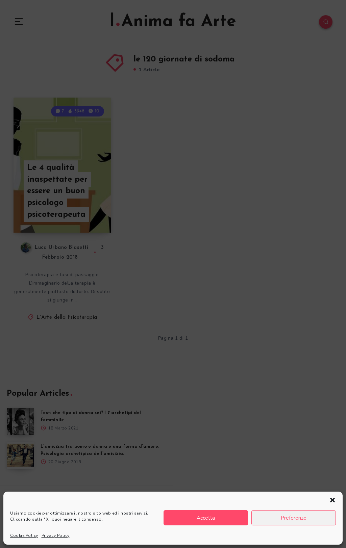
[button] (332, 500)
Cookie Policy (24, 535)
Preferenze (293, 518)
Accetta (206, 518)
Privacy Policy (56, 535)
